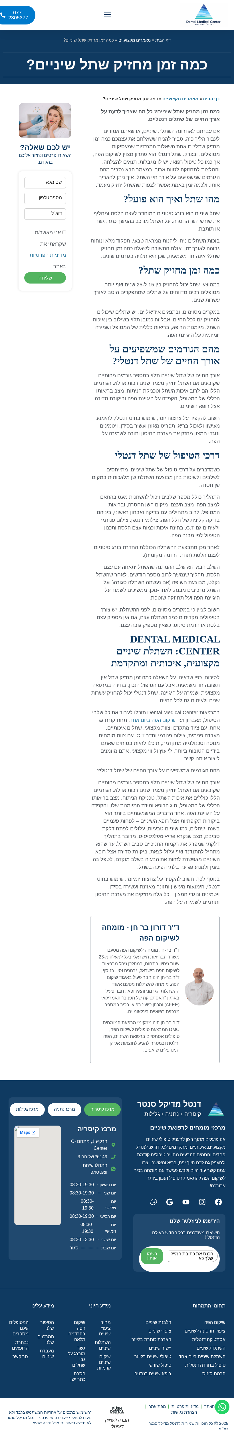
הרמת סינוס (213, 1373)
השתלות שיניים (211, 1348)
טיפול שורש (160, 1365)
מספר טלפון (50, 197)
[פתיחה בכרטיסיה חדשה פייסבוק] (218, 1202)
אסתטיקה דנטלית (208, 1339)
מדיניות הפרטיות (48, 255)
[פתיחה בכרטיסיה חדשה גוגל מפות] (169, 1202)
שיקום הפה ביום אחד (152, 720)
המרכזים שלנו (45, 1339)
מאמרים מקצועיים (134, 40)
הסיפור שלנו (47, 1325)
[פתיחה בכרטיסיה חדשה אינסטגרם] (202, 1202)
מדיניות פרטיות (185, 1406)
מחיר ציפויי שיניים (104, 1328)
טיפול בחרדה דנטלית (205, 1365)
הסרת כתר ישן (77, 1376)
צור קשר (21, 1356)
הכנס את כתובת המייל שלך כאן (192, 1256)
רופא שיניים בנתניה (152, 1373)
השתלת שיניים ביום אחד (202, 1356)
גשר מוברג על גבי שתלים (76, 1357)
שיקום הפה (214, 1322)
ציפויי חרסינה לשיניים (205, 1331)
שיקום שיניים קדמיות (103, 1362)
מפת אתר (157, 1406)
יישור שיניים (160, 1348)
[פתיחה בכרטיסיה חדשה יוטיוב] (186, 1202)
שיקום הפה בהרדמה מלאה (76, 1331)
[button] (107, 15)
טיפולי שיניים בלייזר (152, 1356)
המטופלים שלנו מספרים (19, 1328)
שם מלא (54, 182)
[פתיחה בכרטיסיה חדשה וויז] (153, 1202)
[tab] (102, 1109)
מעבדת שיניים (47, 1353)
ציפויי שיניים (159, 1331)
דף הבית (163, 40)
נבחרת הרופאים (20, 1345)
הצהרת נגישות (184, 1412)
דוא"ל (56, 213)
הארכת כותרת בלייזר (151, 1339)
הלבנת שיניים (158, 1322)
